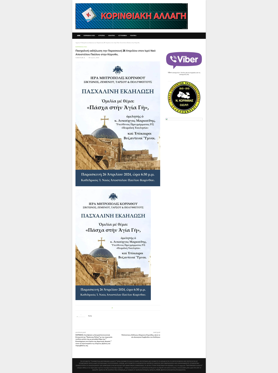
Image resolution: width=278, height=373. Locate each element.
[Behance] (198, 36)
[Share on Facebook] (116, 308)
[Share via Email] (122, 308)
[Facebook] (184, 36)
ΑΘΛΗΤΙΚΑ (111, 35)
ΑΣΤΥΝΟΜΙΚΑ (122, 35)
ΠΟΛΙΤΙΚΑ (133, 35)
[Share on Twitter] (118, 308)
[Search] (201, 36)
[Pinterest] (191, 36)
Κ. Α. (83, 57)
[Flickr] (196, 36)
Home (78, 35)
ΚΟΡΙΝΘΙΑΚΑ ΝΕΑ (89, 35)
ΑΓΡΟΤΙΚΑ (101, 35)
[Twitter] (187, 36)
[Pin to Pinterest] (120, 308)
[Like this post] (113, 308)
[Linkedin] (193, 36)
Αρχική (77, 43)
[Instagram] (189, 36)
